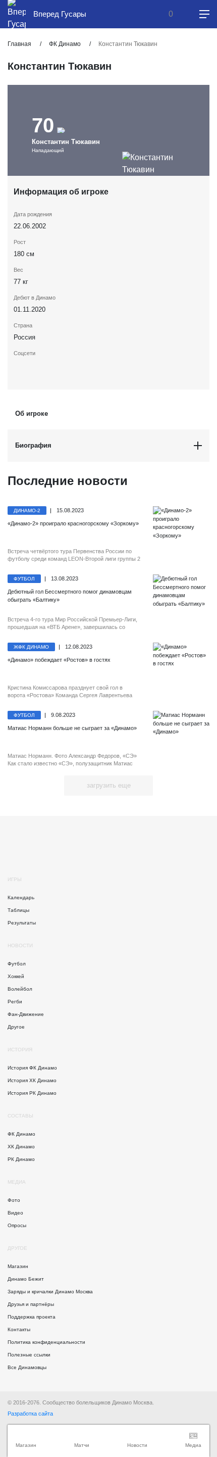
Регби (15, 1001)
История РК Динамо (32, 1093)
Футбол (24, 578)
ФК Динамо (65, 43)
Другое (16, 1027)
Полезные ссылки (29, 1354)
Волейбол (20, 989)
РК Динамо (21, 1159)
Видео (15, 1213)
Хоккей (16, 976)
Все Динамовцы (27, 1367)
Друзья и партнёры (31, 1304)
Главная (19, 43)
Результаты (22, 923)
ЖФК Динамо (31, 647)
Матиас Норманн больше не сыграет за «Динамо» (72, 728)
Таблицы (18, 910)
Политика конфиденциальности (46, 1342)
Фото (14, 1200)
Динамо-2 (27, 510)
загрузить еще (109, 785)
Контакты (19, 1329)
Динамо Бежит (26, 1279)
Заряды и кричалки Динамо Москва (50, 1291)
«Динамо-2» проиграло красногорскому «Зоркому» (73, 523)
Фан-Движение (26, 1014)
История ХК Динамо (32, 1080)
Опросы (17, 1225)
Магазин (18, 1266)
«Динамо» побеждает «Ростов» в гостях (59, 660)
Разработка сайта (30, 1414)
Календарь (21, 897)
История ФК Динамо (32, 1068)
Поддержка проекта (32, 1317)
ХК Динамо (21, 1146)
